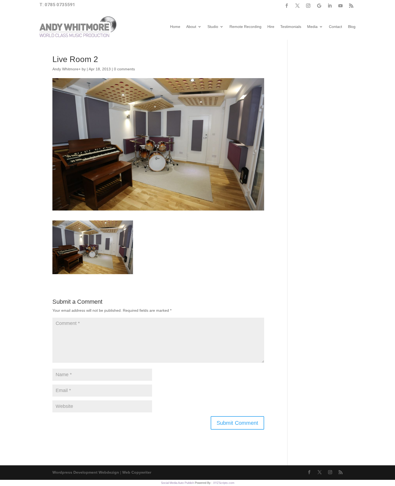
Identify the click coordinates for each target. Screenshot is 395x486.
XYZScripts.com (223, 482)
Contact (335, 26)
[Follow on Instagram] (308, 5)
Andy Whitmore (65, 69)
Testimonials (290, 26)
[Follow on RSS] (351, 5)
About (191, 26)
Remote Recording (245, 26)
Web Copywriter (136, 472)
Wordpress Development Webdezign (85, 472)
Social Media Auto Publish (177, 482)
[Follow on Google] (319, 5)
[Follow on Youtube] (340, 5)
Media (312, 26)
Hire (270, 26)
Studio (212, 26)
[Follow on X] (297, 5)
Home (175, 26)
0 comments (124, 69)
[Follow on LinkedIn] (329, 5)
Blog (352, 26)
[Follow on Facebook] (286, 5)
